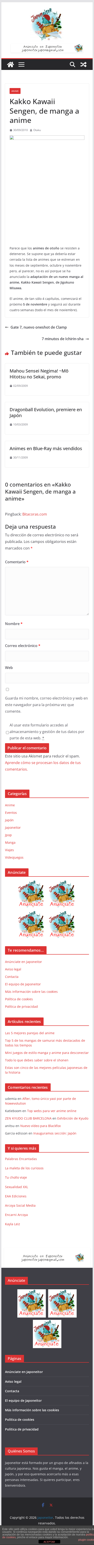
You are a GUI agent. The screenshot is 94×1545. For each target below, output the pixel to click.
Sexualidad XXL (16, 1187)
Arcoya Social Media (20, 1205)
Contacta (11, 976)
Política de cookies (19, 999)
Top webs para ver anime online (51, 1111)
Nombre (14, 623)
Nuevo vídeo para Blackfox (40, 1126)
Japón (9, 820)
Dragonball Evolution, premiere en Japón (46, 412)
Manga (10, 842)
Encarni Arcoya (16, 1215)
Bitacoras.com (34, 514)
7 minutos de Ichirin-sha (63, 338)
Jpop (8, 835)
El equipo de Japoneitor (23, 984)
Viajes (9, 850)
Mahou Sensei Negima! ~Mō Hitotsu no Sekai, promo (39, 374)
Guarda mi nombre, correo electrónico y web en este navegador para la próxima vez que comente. (46, 705)
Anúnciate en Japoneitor (23, 962)
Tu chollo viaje (16, 1177)
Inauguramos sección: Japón (54, 1133)
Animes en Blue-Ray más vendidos (46, 448)
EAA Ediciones (15, 1196)
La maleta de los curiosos (24, 1168)
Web (9, 667)
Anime (15, 91)
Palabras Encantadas (21, 1159)
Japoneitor (13, 827)
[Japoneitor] (10, 64)
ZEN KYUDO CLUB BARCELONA (28, 1118)
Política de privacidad (21, 1006)
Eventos (11, 812)
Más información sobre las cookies (31, 991)
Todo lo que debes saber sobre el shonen (36, 1060)
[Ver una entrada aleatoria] (83, 64)
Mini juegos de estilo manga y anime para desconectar (47, 1053)
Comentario (17, 561)
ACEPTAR (49, 1541)
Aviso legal (13, 969)
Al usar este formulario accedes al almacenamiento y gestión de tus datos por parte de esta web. (47, 732)
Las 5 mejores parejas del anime (30, 1033)
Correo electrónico (22, 645)
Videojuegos (14, 857)
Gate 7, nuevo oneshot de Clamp (38, 327)
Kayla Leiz (12, 1224)
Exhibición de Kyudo (72, 1118)
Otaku (37, 130)
